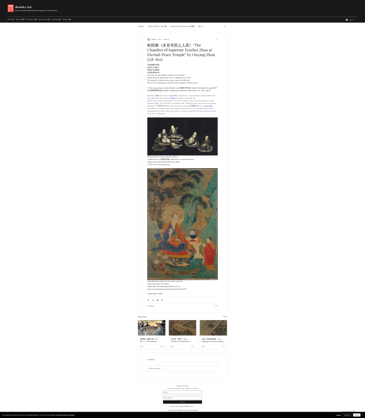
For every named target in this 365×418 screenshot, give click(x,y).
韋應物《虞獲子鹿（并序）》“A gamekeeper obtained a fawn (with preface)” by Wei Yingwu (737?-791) (151, 340)
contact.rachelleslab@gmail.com (183, 406)
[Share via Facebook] (148, 300)
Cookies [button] (338, 415)
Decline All (347, 415)
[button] (225, 26)
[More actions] (216, 39)
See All (225, 316)
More (200, 26)
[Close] (363, 414)
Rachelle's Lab (23, 7)
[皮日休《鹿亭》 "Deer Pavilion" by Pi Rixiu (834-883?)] (182, 328)
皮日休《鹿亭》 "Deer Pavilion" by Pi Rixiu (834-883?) (180, 340)
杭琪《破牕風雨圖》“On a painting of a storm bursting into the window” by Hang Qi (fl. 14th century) (213, 340)
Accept (357, 415)
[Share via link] (162, 300)
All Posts (141, 26)
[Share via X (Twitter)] (153, 300)
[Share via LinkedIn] (157, 300)
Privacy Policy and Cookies (66, 415)
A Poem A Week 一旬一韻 (157, 26)
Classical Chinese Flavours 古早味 (182, 26)
